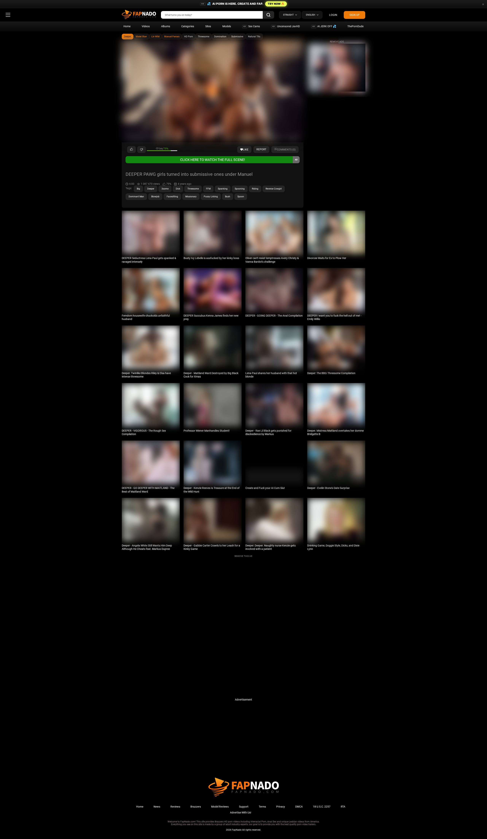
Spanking (223, 188)
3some (165, 188)
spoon (240, 196)
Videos (146, 26)
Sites (208, 26)
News (157, 806)
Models (226, 26)
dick (178, 188)
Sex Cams (251, 26)
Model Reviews (220, 806)
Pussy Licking (211, 196)
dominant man (136, 196)
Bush (227, 196)
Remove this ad (243, 556)
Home (127, 26)
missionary (191, 196)
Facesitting (172, 196)
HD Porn (188, 36)
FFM (208, 188)
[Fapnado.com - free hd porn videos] (139, 15)
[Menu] (8, 15)
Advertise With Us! (240, 812)
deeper (150, 188)
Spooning (240, 188)
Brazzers (195, 806)
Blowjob (155, 196)
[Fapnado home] (243, 796)
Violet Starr (141, 36)
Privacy (280, 806)
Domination (220, 36)
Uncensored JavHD (286, 26)
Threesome (203, 36)
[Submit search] (268, 15)
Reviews (175, 806)
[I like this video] (131, 149)
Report (261, 149)
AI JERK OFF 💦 (324, 26)
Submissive (237, 36)
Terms (262, 806)
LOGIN (333, 14)
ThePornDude (355, 26)
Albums (165, 26)
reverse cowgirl (274, 188)
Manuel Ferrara (171, 36)
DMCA (299, 806)
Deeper (127, 36)
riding (255, 188)
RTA (343, 806)
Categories (187, 26)
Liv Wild (155, 36)
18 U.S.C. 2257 (321, 806)
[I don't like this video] (141, 149)
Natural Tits (254, 36)
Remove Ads (337, 41)
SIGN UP (354, 14)
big (138, 188)
